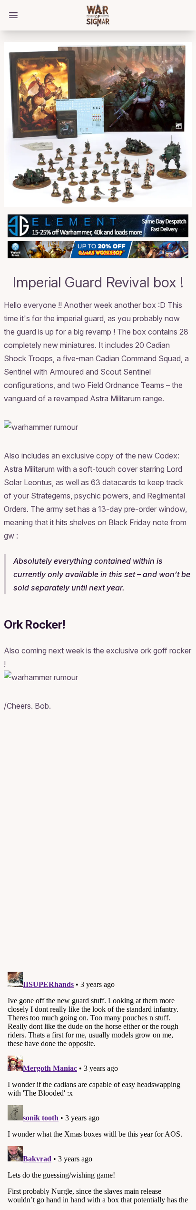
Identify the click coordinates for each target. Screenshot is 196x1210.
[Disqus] (98, 843)
